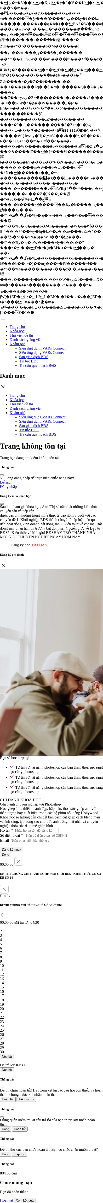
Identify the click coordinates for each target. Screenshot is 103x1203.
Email (4, 840)
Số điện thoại (11, 835)
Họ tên (6, 830)
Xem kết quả (25, 1200)
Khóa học (17, 331)
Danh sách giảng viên (26, 340)
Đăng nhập (8, 487)
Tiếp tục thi (26, 1099)
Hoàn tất (8, 1099)
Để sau (5, 482)
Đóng (5, 854)
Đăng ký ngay (11, 849)
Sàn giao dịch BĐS (33, 357)
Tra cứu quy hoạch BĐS (37, 365)
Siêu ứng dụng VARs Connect (42, 348)
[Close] (2, 475)
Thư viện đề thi (21, 335)
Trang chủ (17, 327)
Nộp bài (7, 1056)
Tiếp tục (19, 1154)
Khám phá (17, 344)
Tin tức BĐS (29, 361)
